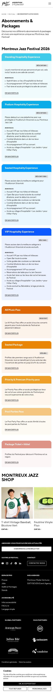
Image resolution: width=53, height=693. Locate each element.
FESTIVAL (11, 14)
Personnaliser (39, 689)
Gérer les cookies (25, 662)
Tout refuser (15, 689)
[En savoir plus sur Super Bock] (40, 629)
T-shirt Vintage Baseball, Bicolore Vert (16, 524)
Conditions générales (9, 662)
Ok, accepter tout (27, 684)
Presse (4, 580)
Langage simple (8, 609)
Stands (4, 590)
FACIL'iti (5, 606)
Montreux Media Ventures (38, 580)
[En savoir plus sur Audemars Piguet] (13, 629)
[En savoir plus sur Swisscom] (40, 640)
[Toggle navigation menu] (49, 3)
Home (4, 14)
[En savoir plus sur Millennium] (13, 651)
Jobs (4, 583)
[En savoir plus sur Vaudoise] (40, 651)
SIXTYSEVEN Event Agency (39, 583)
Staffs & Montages (9, 587)
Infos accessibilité (9, 602)
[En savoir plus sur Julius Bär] (13, 640)
